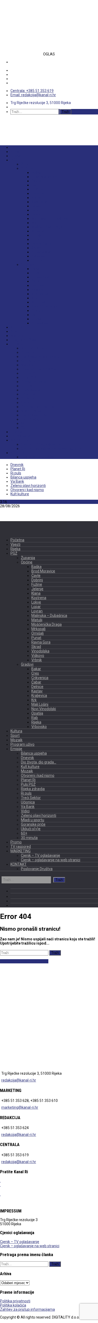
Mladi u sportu (33, 411)
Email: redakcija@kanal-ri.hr (33, 95)
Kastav (37, 289)
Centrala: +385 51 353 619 (32, 91)
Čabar (36, 281)
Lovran (37, 214)
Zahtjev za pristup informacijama (27, 1309)
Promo (16, 432)
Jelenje (37, 193)
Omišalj (37, 235)
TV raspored (21, 436)
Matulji (37, 223)
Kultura (16, 327)
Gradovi (28, 264)
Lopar (36, 210)
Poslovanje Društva (37, 457)
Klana (36, 197)
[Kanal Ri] (13, 124)
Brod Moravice (44, 177)
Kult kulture (30, 361)
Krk (34, 298)
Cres (35, 273)
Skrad (36, 248)
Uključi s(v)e (31, 419)
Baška (36, 172)
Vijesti (15, 151)
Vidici (26, 402)
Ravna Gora (41, 243)
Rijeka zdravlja (33, 381)
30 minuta (29, 427)
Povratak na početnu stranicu (24, 961)
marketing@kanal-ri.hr (19, 1107)
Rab (34, 315)
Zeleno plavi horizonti (39, 407)
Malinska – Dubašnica (49, 218)
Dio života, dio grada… (40, 356)
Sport (15, 331)
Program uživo (23, 340)
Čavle (36, 181)
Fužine (37, 189)
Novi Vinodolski (45, 306)
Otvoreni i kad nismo (38, 369)
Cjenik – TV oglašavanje (41, 444)
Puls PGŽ (28, 377)
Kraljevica (40, 294)
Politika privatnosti (15, 1301)
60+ (24, 423)
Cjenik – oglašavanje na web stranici (52, 448)
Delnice (37, 285)
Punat (36, 239)
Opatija (37, 310)
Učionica (28, 394)
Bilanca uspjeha (34, 348)
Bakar (36, 269)
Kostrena (39, 202)
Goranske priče (34, 415)
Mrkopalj (39, 231)
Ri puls (26, 386)
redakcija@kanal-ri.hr (18, 1080)
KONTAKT (18, 453)
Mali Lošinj (40, 302)
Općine (27, 168)
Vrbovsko (39, 323)
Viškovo (38, 256)
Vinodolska (41, 252)
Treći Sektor (31, 390)
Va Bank (27, 398)
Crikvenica (40, 277)
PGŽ (14, 160)
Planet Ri (28, 373)
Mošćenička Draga (47, 227)
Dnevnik (27, 352)
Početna (17, 147)
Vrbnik (36, 260)
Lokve (36, 206)
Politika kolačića (13, 1305)
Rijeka (15, 156)
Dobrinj (37, 185)
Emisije (16, 344)
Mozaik (16, 335)
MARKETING (20, 440)
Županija (28, 164)
